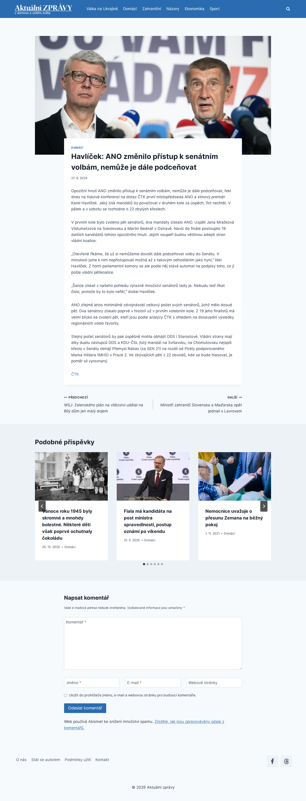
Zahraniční (151, 9)
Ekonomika (194, 9)
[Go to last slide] (42, 506)
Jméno (73, 682)
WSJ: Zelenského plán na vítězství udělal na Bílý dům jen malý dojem (103, 405)
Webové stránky (202, 682)
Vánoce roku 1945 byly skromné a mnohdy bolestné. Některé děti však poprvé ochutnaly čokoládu (67, 524)
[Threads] (286, 761)
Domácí (130, 9)
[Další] (263, 506)
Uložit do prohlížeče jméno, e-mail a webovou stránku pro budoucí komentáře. (132, 695)
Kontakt (102, 759)
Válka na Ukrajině (102, 9)
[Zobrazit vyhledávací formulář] (288, 9)
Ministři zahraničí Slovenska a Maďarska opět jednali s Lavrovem (201, 405)
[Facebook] (272, 761)
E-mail (134, 682)
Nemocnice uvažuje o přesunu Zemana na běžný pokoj (234, 517)
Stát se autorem (45, 759)
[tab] (144, 564)
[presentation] (71, 476)
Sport (215, 9)
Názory (172, 9)
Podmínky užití (78, 759)
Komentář (76, 622)
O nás (21, 759)
